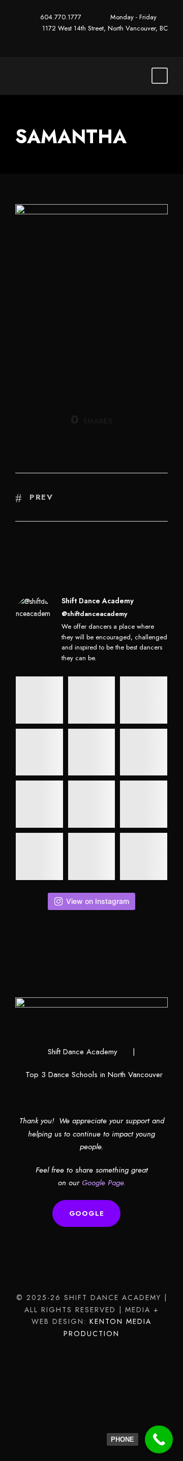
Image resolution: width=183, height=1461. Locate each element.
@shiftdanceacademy (94, 614)
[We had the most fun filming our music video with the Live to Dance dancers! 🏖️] (39, 752)
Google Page (103, 1182)
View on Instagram (97, 901)
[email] (91, 39)
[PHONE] (159, 1439)
